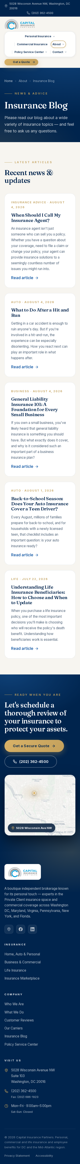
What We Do (14, 1012)
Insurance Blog (15, 1036)
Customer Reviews (19, 1020)
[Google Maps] (8, 929)
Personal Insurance (38, 36)
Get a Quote (21, 62)
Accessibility (44, 1155)
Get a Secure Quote (31, 746)
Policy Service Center (29, 52)
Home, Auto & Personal (22, 954)
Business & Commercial (22, 962)
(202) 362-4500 (33, 761)
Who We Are (14, 1004)
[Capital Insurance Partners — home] (19, 24)
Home (8, 81)
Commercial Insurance (32, 44)
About (56, 44)
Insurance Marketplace (22, 978)
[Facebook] (20, 929)
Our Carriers (13, 1028)
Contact (57, 52)
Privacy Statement (17, 1155)
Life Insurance (15, 970)
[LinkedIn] (32, 929)
